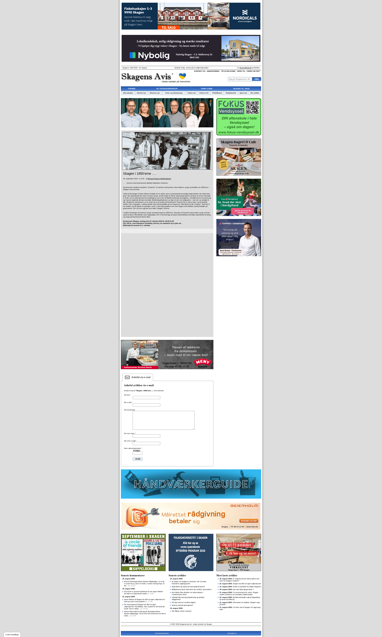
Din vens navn (129, 433)
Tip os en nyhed (228, 71)
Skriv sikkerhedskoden (133, 448)
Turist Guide (206, 88)
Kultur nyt (192, 93)
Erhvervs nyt (155, 93)
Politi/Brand (217, 93)
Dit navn (127, 395)
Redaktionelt (231, 93)
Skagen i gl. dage (241, 88)
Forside (131, 88)
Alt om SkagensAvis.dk (167, 88)
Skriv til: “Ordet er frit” (249, 71)
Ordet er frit (203, 93)
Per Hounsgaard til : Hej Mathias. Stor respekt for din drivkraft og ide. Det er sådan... (144, 607)
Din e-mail (128, 402)
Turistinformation (162, 633)
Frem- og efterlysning (173, 93)
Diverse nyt (141, 93)
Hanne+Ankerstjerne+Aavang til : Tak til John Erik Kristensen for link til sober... (144, 614)
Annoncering (213, 71)
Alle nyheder (128, 93)
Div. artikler (255, 93)
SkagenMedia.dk (245, 68)
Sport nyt (243, 93)
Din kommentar (129, 410)
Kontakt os (199, 71)
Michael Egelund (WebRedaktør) (159, 179)
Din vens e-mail (130, 441)
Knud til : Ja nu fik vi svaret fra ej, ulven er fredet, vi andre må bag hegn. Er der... (144, 584)
